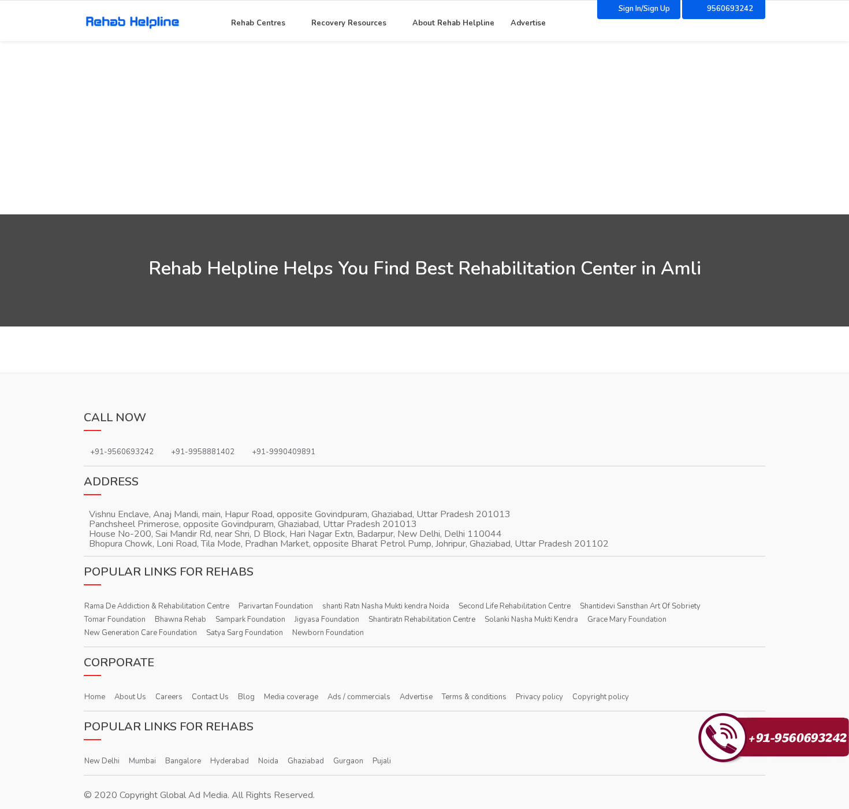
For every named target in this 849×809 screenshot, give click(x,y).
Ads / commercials (358, 697)
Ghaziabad (306, 761)
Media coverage (291, 697)
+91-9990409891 (283, 452)
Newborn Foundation (328, 633)
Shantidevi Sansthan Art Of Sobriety (640, 606)
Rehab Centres (258, 22)
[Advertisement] (424, 128)
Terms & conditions (474, 697)
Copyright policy (600, 697)
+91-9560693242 (122, 452)
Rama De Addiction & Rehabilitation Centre (156, 606)
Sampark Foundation (250, 619)
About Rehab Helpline (453, 22)
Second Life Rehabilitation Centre (515, 606)
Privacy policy (539, 697)
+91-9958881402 (202, 452)
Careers (169, 697)
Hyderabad (229, 761)
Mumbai (142, 761)
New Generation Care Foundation (140, 633)
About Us (130, 697)
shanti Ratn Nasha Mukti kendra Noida (385, 606)
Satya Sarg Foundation (244, 633)
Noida (268, 761)
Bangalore (183, 761)
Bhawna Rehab (180, 619)
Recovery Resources (348, 22)
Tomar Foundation (115, 619)
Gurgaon (348, 761)
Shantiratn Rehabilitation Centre (421, 619)
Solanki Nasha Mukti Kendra (531, 619)
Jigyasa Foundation (327, 619)
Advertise (528, 22)
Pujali (382, 761)
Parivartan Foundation (276, 606)
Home (94, 697)
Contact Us (210, 697)
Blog (246, 697)
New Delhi (102, 761)
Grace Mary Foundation (626, 619)
